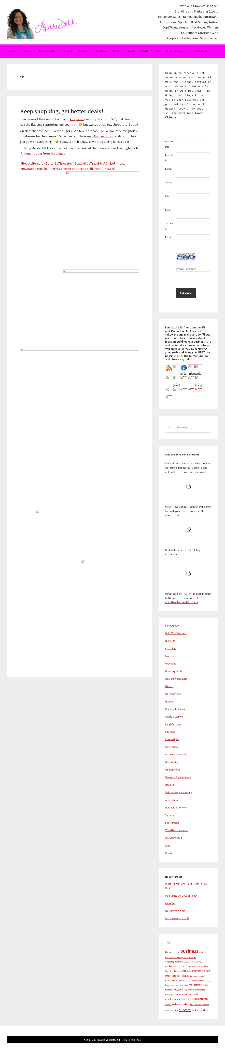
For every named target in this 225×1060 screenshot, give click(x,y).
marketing (195, 984)
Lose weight (172, 739)
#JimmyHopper (31, 153)
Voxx (167, 845)
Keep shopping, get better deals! (61, 111)
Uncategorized (173, 837)
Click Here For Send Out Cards (181, 602)
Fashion (169, 656)
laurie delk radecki (181, 980)
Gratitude (170, 663)
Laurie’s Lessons (196, 980)
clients (198, 961)
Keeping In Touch (175, 709)
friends (173, 971)
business (189, 951)
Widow (169, 853)
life (183, 984)
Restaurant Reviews (176, 807)
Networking (172, 762)
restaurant (196, 1004)
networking (180, 989)
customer (171, 966)
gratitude (188, 971)
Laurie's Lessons (174, 716)
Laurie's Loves (173, 724)
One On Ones (172, 769)
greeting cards (175, 976)
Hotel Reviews (173, 693)
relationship (181, 1004)
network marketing (196, 989)
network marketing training (176, 994)
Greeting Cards (173, 671)
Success (169, 815)
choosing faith (181, 957)
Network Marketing (176, 754)
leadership (207, 981)
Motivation (171, 747)
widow (204, 1010)
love (186, 985)
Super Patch (172, 822)
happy (188, 975)
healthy (195, 976)
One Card (170, 903)
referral (203, 999)
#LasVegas (57, 153)
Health (169, 686)
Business (170, 640)
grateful (179, 971)
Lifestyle (170, 731)
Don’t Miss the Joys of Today (181, 895)
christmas (185, 962)
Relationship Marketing (178, 792)
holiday (201, 976)
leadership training (173, 985)
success (185, 1010)
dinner (190, 966)
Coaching (170, 648)
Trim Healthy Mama (176, 830)
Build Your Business (176, 633)
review (206, 1004)
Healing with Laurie (176, 678)
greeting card (202, 970)
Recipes (169, 784)
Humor (169, 701)
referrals (168, 1005)
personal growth (188, 999)
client (191, 961)
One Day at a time (175, 910)
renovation (171, 800)
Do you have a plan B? (177, 918)
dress (196, 966)
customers (181, 966)
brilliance (176, 952)
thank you (195, 1010)
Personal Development (178, 777)
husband (169, 980)
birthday (168, 952)
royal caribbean (171, 1010)
